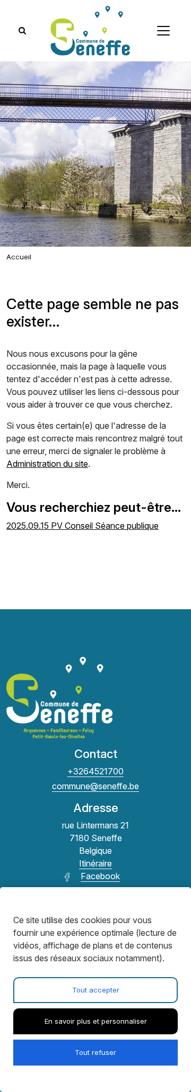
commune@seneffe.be (95, 786)
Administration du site (47, 463)
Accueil (18, 256)
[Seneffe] (90, 31)
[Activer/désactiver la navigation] (163, 30)
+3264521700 (95, 771)
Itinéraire (95, 863)
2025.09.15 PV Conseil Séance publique (82, 525)
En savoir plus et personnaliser (96, 1021)
